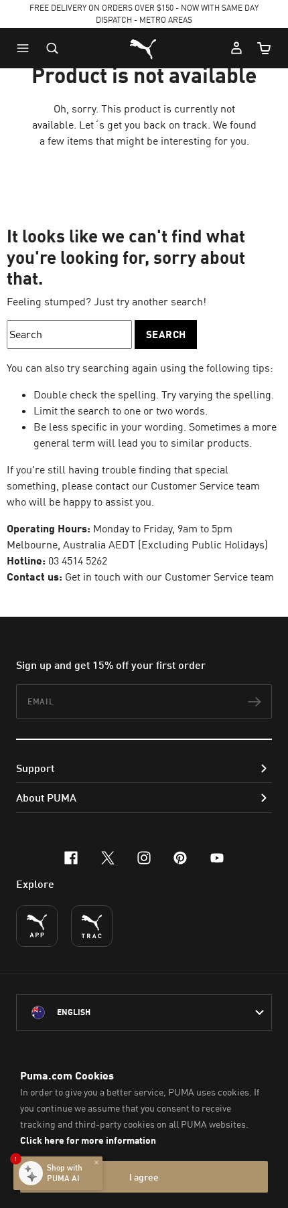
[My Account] (236, 48)
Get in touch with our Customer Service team (169, 576)
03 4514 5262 (77, 560)
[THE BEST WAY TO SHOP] (37, 926)
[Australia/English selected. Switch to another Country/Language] (144, 1012)
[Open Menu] (26, 48)
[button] (26, 48)
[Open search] (52, 48)
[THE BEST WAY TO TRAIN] (92, 926)
